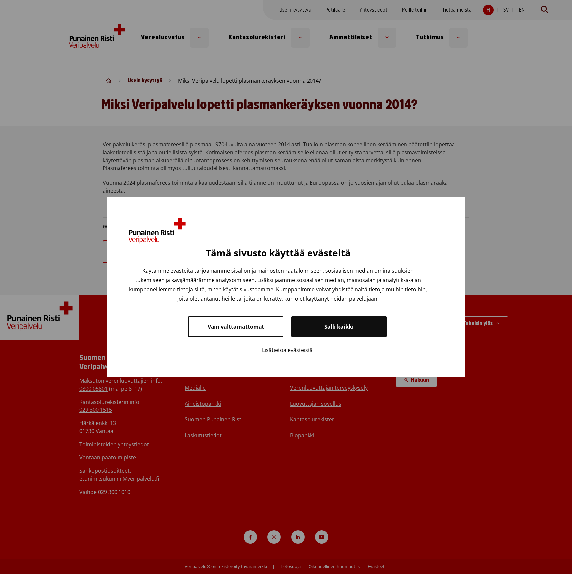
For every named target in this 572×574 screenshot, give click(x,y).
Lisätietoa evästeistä (287, 350)
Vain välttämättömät (236, 326)
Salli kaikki (339, 326)
